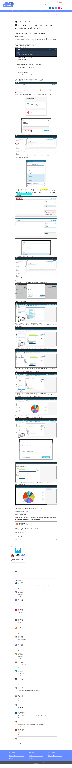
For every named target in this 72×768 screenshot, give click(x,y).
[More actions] (56, 21)
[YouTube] (61, 8)
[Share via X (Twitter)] (18, 536)
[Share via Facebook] (15, 536)
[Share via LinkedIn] (21, 536)
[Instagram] (59, 8)
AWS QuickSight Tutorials (19, 532)
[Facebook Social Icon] (53, 8)
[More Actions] (56, 583)
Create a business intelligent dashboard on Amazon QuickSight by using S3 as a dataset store (17, 560)
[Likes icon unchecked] (18, 588)
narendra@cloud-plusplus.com (44, 4)
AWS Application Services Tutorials (21, 14)
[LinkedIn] (50, 8)
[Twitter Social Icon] (56, 8)
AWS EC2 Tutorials (33, 14)
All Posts (11, 14)
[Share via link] (24, 536)
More (40, 14)
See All (61, 546)
